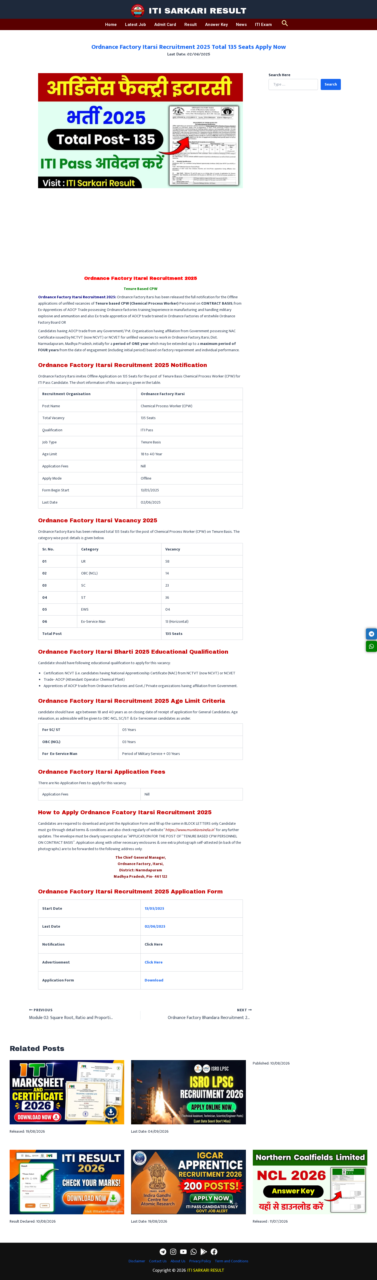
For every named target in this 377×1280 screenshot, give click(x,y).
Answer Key (216, 24)
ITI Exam (263, 24)
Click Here (154, 962)
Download (154, 980)
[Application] (203, 1251)
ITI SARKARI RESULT (197, 10)
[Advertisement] (140, 229)
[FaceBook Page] (214, 1251)
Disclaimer (137, 1261)
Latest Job (135, 24)
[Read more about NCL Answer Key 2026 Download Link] (310, 1181)
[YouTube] (183, 1251)
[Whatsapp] (193, 1251)
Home (111, 24)
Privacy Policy (200, 1261)
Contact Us (158, 1261)
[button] (285, 24)
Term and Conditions (231, 1261)
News (241, 24)
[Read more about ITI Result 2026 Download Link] (67, 1181)
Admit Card (165, 24)
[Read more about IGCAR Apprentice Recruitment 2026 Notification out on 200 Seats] (188, 1181)
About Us (178, 1261)
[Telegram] (163, 1251)
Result (190, 24)
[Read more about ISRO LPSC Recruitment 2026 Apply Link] (188, 1092)
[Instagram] (173, 1251)
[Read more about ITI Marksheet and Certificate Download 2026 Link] (67, 1092)
